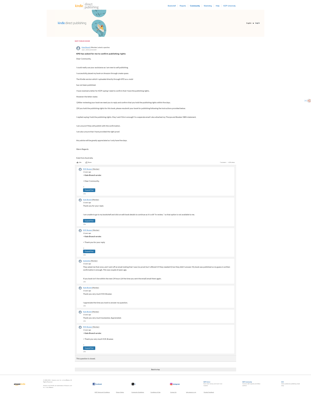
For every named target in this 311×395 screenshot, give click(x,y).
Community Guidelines (137, 392)
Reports (183, 6)
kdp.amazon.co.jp (191, 392)
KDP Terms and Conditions (102, 392)
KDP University (229, 6)
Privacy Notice (120, 392)
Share (89, 162)
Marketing (208, 6)
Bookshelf (172, 6)
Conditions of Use (155, 392)
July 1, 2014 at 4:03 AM (89, 50)
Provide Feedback (209, 392)
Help (217, 6)
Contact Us (173, 392)
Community (195, 6)
